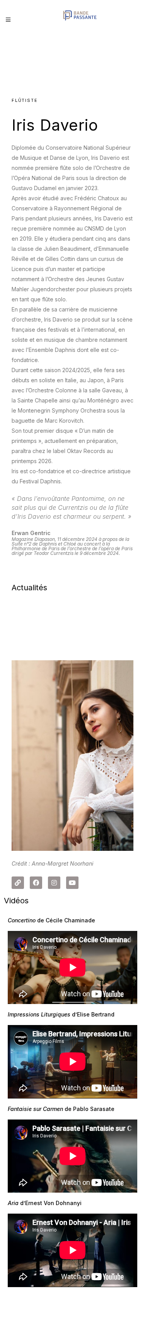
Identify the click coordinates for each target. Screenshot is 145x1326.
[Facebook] (36, 882)
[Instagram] (54, 882)
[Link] (18, 882)
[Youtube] (72, 882)
